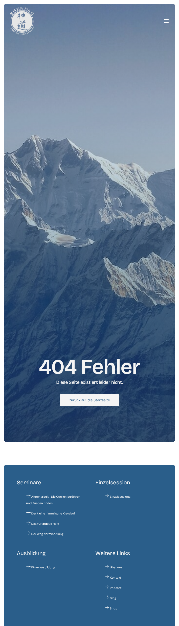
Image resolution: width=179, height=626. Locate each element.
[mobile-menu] (155, 21)
